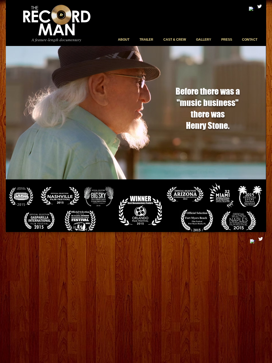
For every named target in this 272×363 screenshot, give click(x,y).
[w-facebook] (251, 9)
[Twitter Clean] (259, 6)
